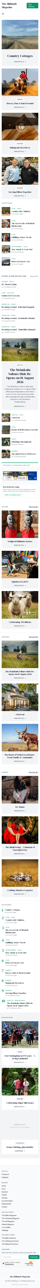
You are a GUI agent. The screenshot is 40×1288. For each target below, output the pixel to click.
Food (3, 1189)
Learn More (20, 1151)
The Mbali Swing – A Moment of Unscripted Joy (20, 848)
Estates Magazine (8, 1224)
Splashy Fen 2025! (20, 581)
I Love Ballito (6, 1227)
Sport (19, 208)
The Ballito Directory (9, 1238)
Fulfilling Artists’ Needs (22, 237)
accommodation (7, 1201)
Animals (20, 99)
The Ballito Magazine (9, 1215)
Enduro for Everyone (11, 295)
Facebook (5, 1174)
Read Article (20, 61)
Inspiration (6, 304)
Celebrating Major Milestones (20, 1102)
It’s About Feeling (9, 284)
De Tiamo (20, 806)
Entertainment (17, 246)
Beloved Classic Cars (21, 261)
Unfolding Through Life (22, 441)
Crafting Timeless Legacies (20, 890)
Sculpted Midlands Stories (20, 541)
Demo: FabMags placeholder (20, 1147)
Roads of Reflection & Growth (25, 429)
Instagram (5, 1177)
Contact (4, 1207)
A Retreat (16, 417)
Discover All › (34, 276)
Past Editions (31, 5)
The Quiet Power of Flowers (24, 454)
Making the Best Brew (20, 147)
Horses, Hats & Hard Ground (20, 103)
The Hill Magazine (8, 1221)
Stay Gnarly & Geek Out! (22, 249)
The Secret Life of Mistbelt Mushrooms (23, 224)
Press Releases (20, 1000)
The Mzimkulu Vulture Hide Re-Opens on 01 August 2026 (20, 376)
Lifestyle (20, 365)
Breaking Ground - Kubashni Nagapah (18, 307)
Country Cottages (20, 56)
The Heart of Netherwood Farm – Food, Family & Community (20, 756)
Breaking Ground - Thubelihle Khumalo (19, 329)
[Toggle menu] (3, 14)
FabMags (5, 1230)
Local (14, 208)
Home (4, 1186)
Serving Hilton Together (20, 192)
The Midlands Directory (10, 1244)
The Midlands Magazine (9, 5)
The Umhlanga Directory (10, 1241)
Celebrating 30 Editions (20, 622)
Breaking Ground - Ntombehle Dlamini (18, 318)
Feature (20, 1099)
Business (20, 143)
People (11, 281)
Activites (10, 293)
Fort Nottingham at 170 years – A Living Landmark (20, 1057)
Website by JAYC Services (20, 1284)
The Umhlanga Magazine (10, 1218)
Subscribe (34, 1257)
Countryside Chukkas (21, 211)
